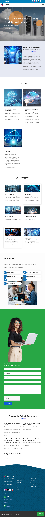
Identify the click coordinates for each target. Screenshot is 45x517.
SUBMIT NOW (8, 403)
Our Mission (19, 484)
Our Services (19, 480)
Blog (18, 489)
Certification (19, 485)
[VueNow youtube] (40, 1)
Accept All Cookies (41, 514)
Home (18, 476)
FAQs (18, 487)
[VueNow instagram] (34, 1)
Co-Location (33, 480)
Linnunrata (33, 484)
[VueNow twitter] (38, 1)
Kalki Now (33, 488)
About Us (19, 478)
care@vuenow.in (8, 1)
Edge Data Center (34, 476)
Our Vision (19, 482)
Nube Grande (33, 486)
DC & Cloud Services (35, 478)
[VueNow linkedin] (36, 1)
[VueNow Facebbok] (32, 1)
